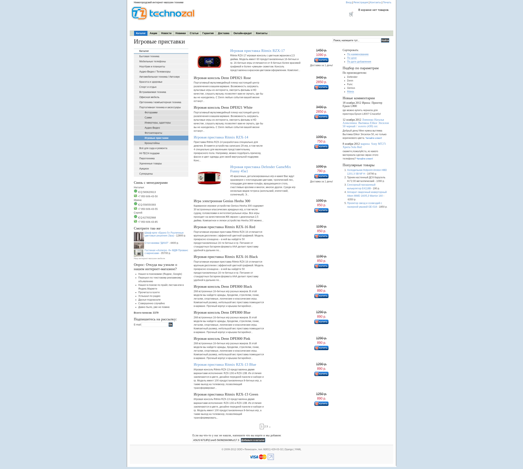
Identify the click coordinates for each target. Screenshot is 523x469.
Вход (349, 2)
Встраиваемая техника (152, 92)
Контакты (375, 2)
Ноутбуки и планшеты (152, 66)
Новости (166, 33)
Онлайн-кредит (243, 33)
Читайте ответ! (373, 138)
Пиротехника (147, 158)
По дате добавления (359, 61)
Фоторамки (151, 112)
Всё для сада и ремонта (153, 148)
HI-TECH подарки (149, 153)
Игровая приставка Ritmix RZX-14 (221, 137)
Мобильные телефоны (152, 61)
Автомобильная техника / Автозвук (159, 76)
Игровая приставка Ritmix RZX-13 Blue (225, 364)
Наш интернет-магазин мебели (149, 258)
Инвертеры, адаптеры (158, 122)
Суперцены (146, 173)
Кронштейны (152, 143)
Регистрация (360, 2)
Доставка (223, 33)
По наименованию (358, 54)
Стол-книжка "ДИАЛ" (156, 243)
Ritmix (350, 91)
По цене (352, 58)
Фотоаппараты (153, 132)
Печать (387, 2)
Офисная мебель (149, 97)
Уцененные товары (150, 163)
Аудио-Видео (152, 127)
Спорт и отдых (147, 87)
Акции (153, 33)
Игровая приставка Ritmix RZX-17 (257, 51)
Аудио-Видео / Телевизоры (155, 71)
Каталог (141, 33)
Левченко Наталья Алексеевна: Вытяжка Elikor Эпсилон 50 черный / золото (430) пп (366, 123)
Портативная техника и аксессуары (160, 107)
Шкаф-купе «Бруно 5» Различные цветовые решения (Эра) (164, 234)
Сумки (148, 117)
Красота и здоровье (150, 81)
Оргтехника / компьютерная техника (160, 102)
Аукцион (144, 168)
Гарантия (208, 33)
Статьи (194, 33)
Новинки (180, 33)
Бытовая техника (149, 56)
